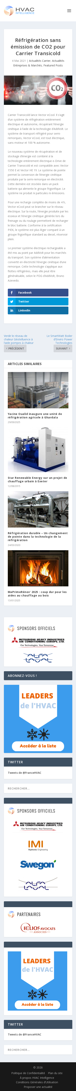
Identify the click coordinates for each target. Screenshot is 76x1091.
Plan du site (55, 1073)
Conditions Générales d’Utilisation (37, 1082)
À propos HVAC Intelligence (37, 1078)
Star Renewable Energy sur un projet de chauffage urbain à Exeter (37, 479)
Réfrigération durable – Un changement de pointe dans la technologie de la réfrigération (38, 536)
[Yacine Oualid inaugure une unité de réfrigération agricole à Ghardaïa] (38, 390)
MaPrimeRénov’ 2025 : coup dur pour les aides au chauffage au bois (37, 593)
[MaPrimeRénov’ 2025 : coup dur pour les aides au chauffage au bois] (38, 568)
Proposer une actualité (38, 1087)
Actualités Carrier (39, 61)
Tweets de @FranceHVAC (24, 773)
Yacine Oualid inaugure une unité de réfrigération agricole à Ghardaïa (35, 415)
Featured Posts (53, 65)
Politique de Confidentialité (28, 1073)
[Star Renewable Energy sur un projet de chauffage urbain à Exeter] (38, 449)
